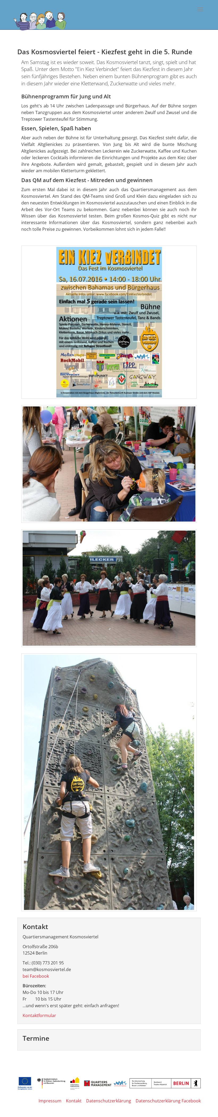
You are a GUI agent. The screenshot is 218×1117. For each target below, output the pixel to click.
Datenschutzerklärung (108, 1101)
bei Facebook (36, 976)
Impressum (50, 1101)
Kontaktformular (39, 1015)
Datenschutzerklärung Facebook (168, 1101)
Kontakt (74, 1101)
